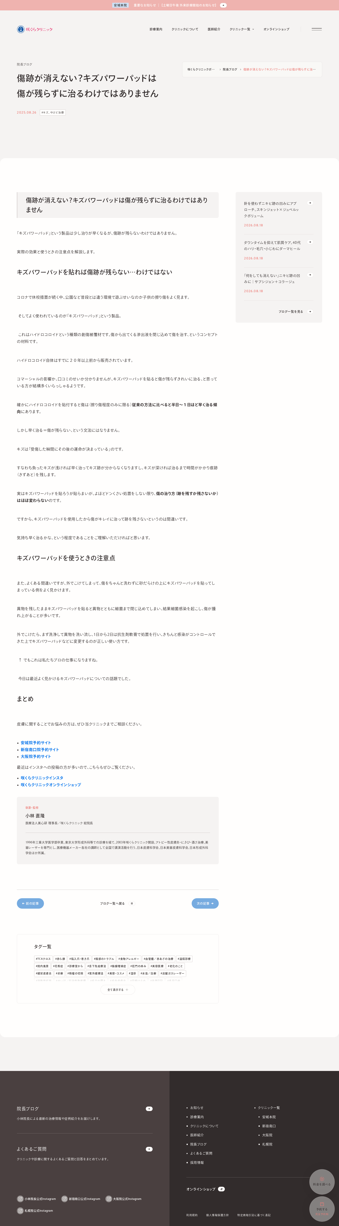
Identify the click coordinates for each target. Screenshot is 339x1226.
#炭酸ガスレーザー (172, 973)
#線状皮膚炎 (44, 973)
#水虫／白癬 (149, 973)
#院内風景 (42, 966)
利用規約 (192, 1215)
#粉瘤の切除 (75, 973)
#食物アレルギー (128, 958)
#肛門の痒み (138, 966)
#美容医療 (157, 966)
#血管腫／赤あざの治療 (159, 958)
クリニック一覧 (269, 1107)
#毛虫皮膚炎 (118, 980)
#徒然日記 (156, 980)
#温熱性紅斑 (44, 980)
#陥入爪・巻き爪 (79, 958)
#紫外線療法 (96, 973)
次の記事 (203, 903)
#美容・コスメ (116, 973)
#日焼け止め (138, 980)
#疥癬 (59, 973)
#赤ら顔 (60, 958)
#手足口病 (173, 980)
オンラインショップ (200, 1189)
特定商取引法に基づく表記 (254, 1215)
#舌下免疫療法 (96, 966)
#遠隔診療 (184, 958)
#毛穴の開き (98, 980)
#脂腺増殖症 (118, 966)
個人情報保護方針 (217, 1215)
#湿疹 (132, 973)
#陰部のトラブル (104, 958)
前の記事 (32, 903)
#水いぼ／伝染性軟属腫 (71, 980)
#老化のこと (175, 966)
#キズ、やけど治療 (53, 112)
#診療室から (75, 966)
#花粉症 (58, 966)
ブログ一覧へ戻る (112, 903)
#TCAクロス (43, 958)
